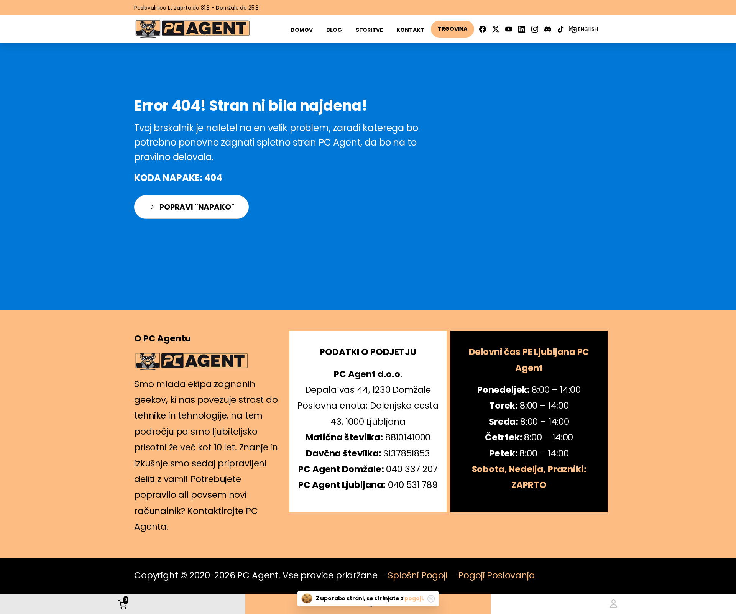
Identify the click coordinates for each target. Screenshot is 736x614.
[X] (495, 29)
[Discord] (547, 29)
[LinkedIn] (521, 29)
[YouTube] (508, 29)
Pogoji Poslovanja (496, 575)
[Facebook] (482, 29)
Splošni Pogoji (418, 575)
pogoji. (414, 598)
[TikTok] (560, 29)
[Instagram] (534, 29)
